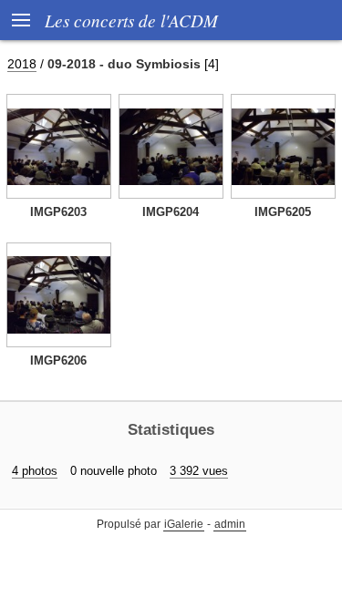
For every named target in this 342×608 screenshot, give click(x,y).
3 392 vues (199, 471)
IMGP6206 (58, 360)
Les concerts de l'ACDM (131, 20)
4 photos (34, 471)
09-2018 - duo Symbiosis (124, 64)
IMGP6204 (170, 212)
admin (229, 524)
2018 (21, 64)
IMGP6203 (58, 212)
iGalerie (183, 524)
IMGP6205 (282, 212)
